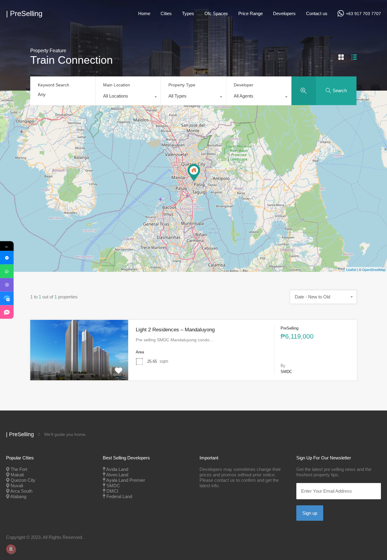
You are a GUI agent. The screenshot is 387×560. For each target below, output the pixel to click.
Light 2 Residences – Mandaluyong (175, 330)
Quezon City (23, 480)
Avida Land (117, 469)
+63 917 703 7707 (363, 13)
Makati (17, 474)
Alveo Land (117, 474)
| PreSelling (24, 13)
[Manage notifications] (11, 549)
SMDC (113, 485)
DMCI (112, 491)
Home (144, 13)
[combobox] (128, 97)
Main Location (116, 84)
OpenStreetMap (373, 269)
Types (188, 13)
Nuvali (17, 485)
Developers (284, 13)
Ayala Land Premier (125, 480)
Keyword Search (53, 84)
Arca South (21, 491)
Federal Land (119, 496)
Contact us (316, 13)
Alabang (18, 496)
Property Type (181, 84)
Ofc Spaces (216, 13)
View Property (79, 368)
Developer (243, 84)
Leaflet (351, 269)
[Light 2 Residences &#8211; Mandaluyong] (193, 172)
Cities (166, 13)
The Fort (19, 469)
